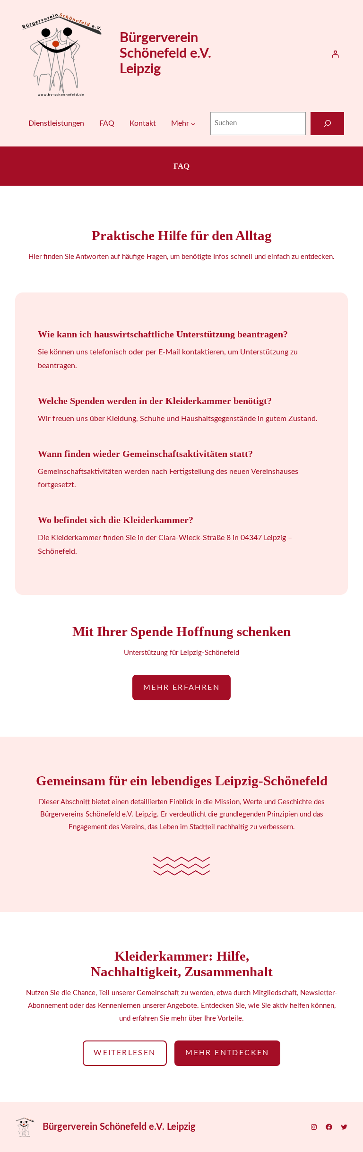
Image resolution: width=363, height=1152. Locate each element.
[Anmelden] (335, 54)
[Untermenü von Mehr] (193, 123)
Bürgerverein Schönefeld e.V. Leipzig (165, 53)
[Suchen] (327, 123)
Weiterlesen (125, 1053)
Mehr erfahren (181, 687)
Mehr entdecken (227, 1053)
